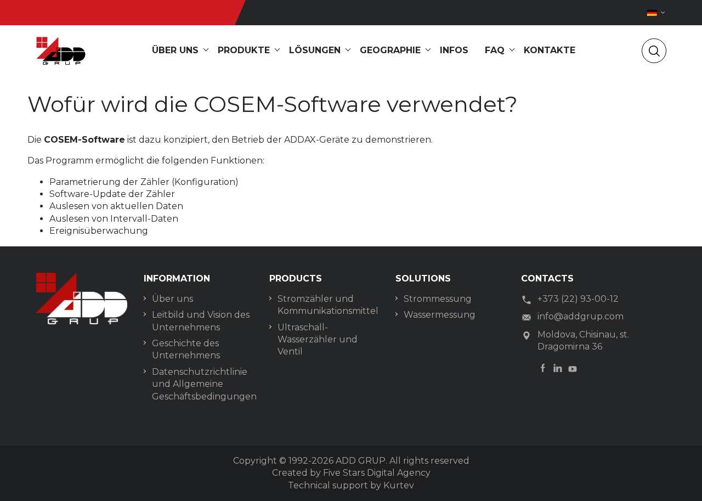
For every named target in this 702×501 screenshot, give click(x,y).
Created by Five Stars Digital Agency (351, 473)
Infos (454, 50)
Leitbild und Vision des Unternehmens (201, 320)
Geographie (390, 50)
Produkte (244, 50)
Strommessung (438, 299)
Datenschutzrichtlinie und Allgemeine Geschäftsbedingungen (202, 384)
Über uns (175, 50)
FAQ (495, 50)
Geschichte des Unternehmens (186, 349)
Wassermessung (439, 314)
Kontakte (549, 50)
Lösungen (315, 50)
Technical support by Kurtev (351, 485)
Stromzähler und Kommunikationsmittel (328, 305)
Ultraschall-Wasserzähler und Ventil (318, 339)
